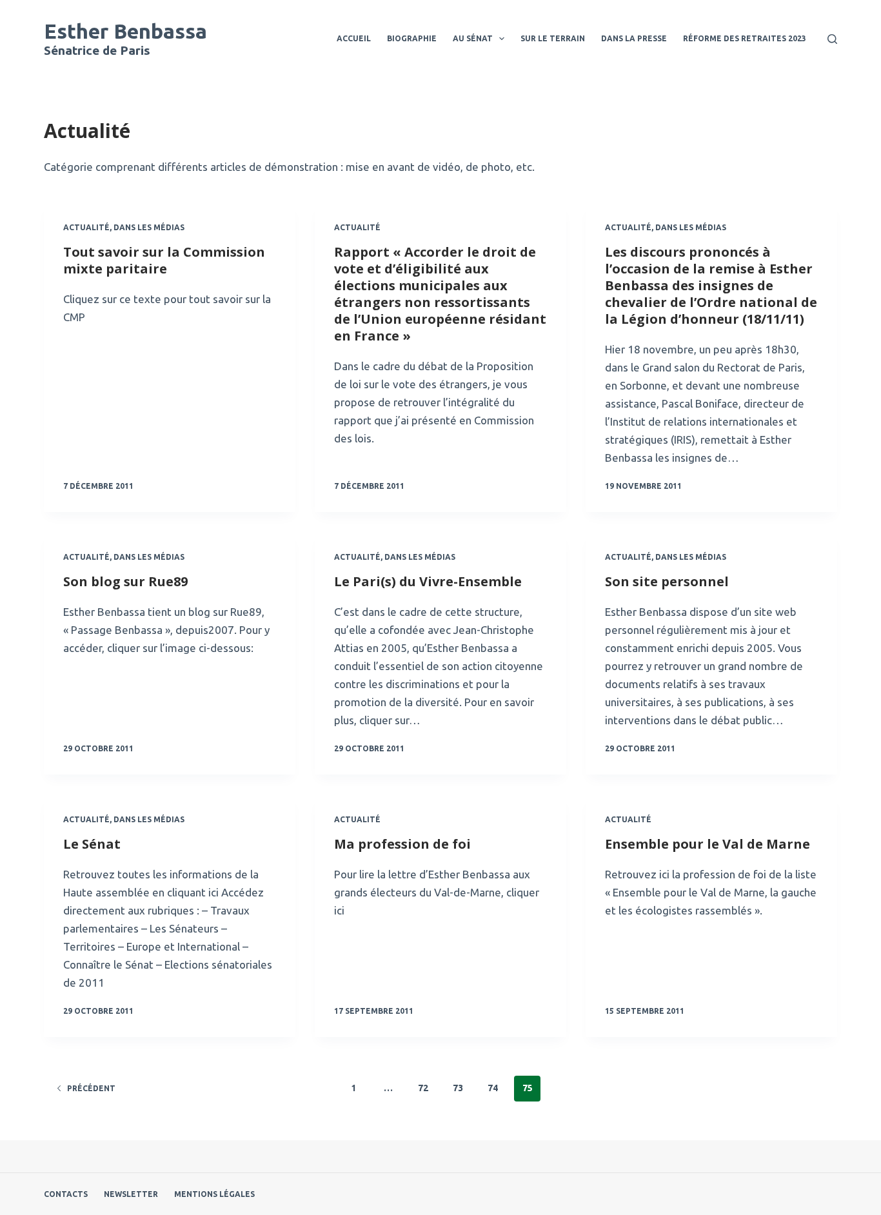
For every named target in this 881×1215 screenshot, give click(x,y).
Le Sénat (92, 844)
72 (423, 1088)
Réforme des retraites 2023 (744, 38)
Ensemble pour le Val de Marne (707, 844)
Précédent (91, 1088)
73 (458, 1088)
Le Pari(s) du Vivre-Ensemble (428, 581)
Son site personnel (667, 581)
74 (493, 1088)
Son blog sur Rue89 (125, 581)
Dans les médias (149, 227)
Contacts (66, 1194)
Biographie (412, 38)
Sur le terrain (552, 38)
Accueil (354, 38)
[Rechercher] (832, 39)
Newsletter (131, 1194)
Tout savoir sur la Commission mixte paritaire (164, 260)
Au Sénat (473, 38)
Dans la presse (634, 38)
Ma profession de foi (402, 844)
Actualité (86, 227)
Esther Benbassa (125, 31)
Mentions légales (214, 1194)
